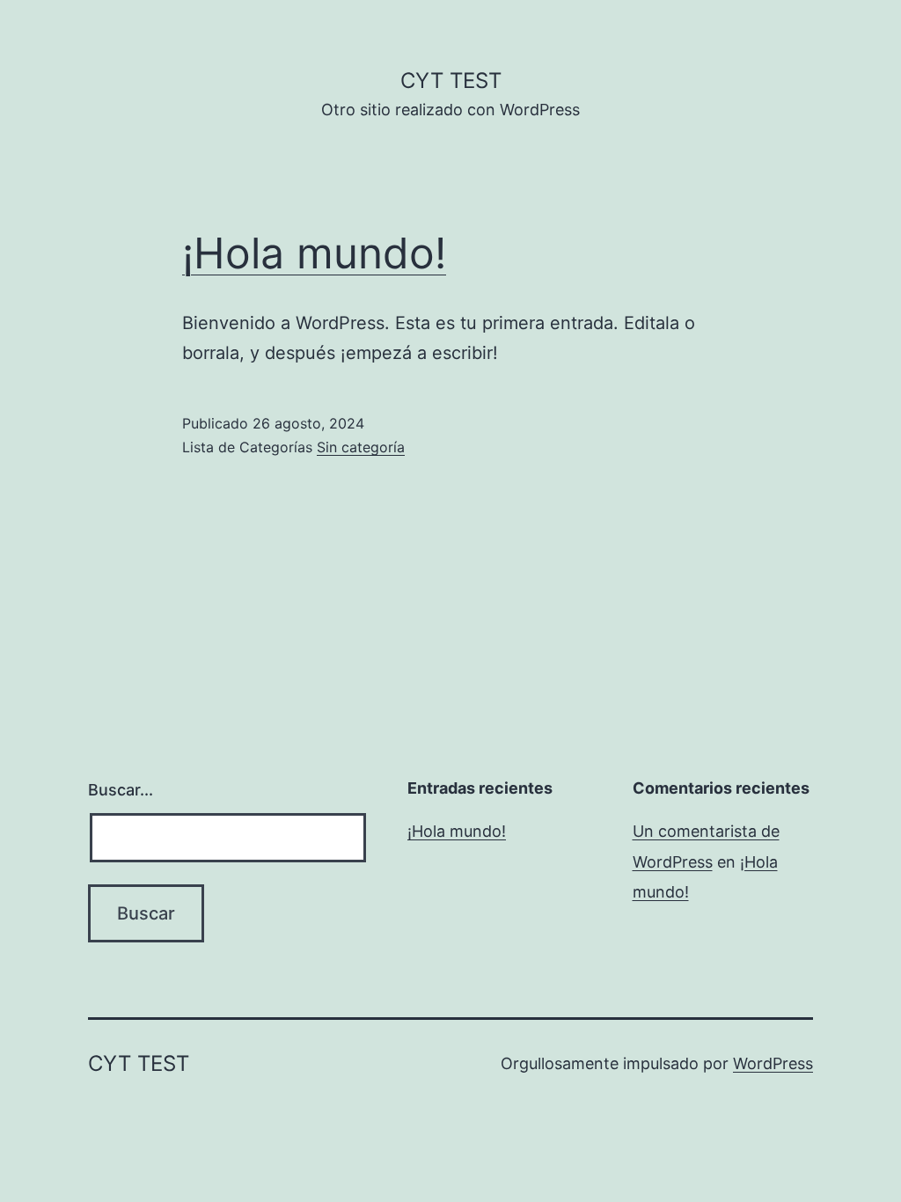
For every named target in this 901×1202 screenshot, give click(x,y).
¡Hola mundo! (314, 253)
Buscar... (120, 790)
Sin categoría (361, 447)
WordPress (773, 1063)
